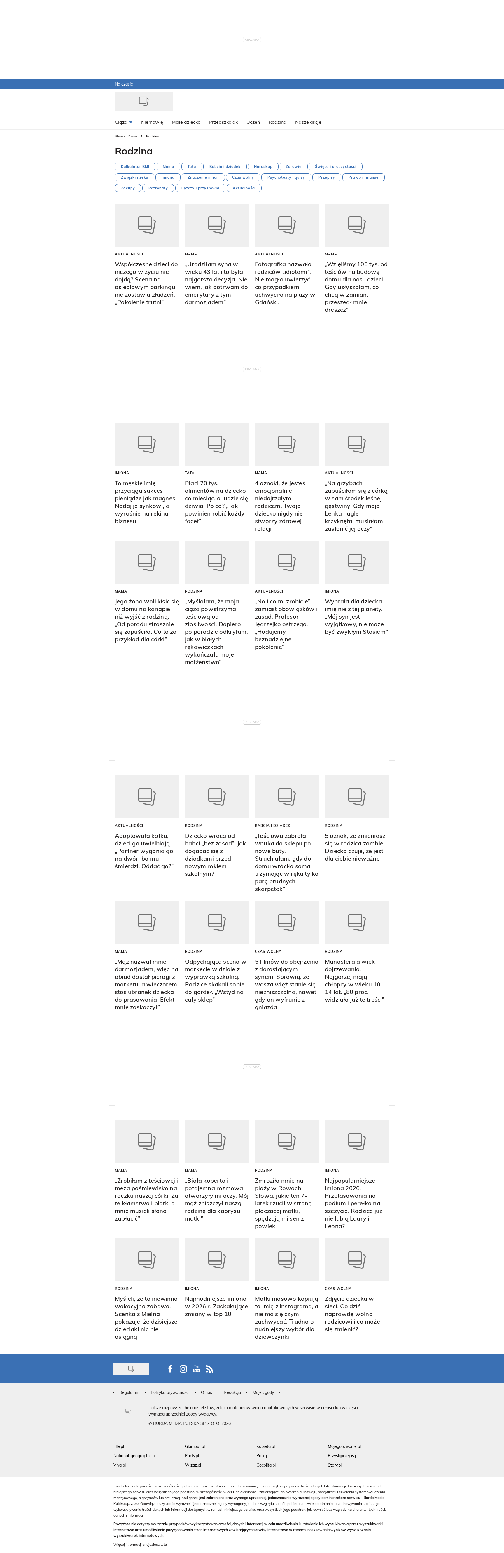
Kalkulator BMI (135, 166)
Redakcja (232, 1392)
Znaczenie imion (203, 177)
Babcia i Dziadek (272, 825)
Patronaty (158, 188)
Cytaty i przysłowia (200, 188)
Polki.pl (262, 1455)
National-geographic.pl (134, 1455)
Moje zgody (263, 1392)
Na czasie (124, 84)
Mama (168, 166)
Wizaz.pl (193, 1465)
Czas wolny (243, 177)
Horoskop (263, 166)
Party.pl (192, 1455)
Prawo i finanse (364, 177)
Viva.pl (119, 1465)
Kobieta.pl (265, 1446)
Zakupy (128, 188)
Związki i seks (134, 177)
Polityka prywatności (170, 1392)
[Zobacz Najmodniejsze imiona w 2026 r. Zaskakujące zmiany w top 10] (217, 1259)
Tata (192, 166)
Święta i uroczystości (335, 166)
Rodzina (194, 591)
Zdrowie (294, 166)
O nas (206, 1392)
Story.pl (335, 1465)
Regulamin (129, 1392)
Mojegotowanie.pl (344, 1446)
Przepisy (326, 177)
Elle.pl (118, 1446)
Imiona (168, 177)
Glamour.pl (195, 1446)
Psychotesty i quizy (286, 177)
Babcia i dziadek (225, 166)
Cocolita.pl (266, 1465)
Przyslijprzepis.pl (343, 1455)
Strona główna (126, 136)
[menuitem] (124, 121)
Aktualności (244, 188)
